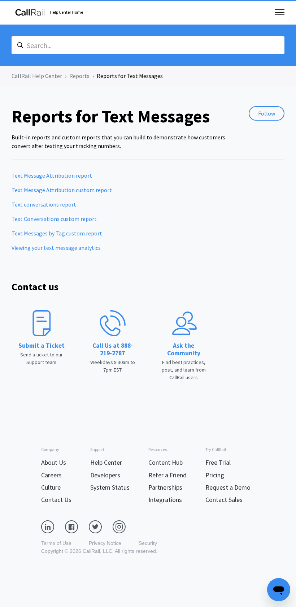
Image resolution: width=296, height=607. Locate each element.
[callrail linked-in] (53, 526)
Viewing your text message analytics (56, 247)
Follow (266, 113)
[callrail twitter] (101, 526)
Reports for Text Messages (130, 75)
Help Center (106, 462)
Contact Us (56, 499)
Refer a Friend (167, 475)
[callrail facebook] (77, 526)
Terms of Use (56, 543)
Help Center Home (66, 12)
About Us (53, 462)
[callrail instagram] (124, 526)
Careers (51, 475)
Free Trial (218, 462)
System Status (110, 487)
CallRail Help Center (37, 75)
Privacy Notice (105, 543)
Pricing (214, 475)
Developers (105, 475)
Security (148, 543)
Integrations (165, 499)
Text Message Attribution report (52, 175)
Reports (79, 75)
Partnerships (165, 487)
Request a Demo (228, 487)
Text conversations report (44, 204)
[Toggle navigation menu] (279, 12)
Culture (51, 487)
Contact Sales (224, 499)
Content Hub (165, 462)
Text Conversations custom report (54, 218)
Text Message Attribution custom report (62, 190)
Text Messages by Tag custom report (57, 233)
